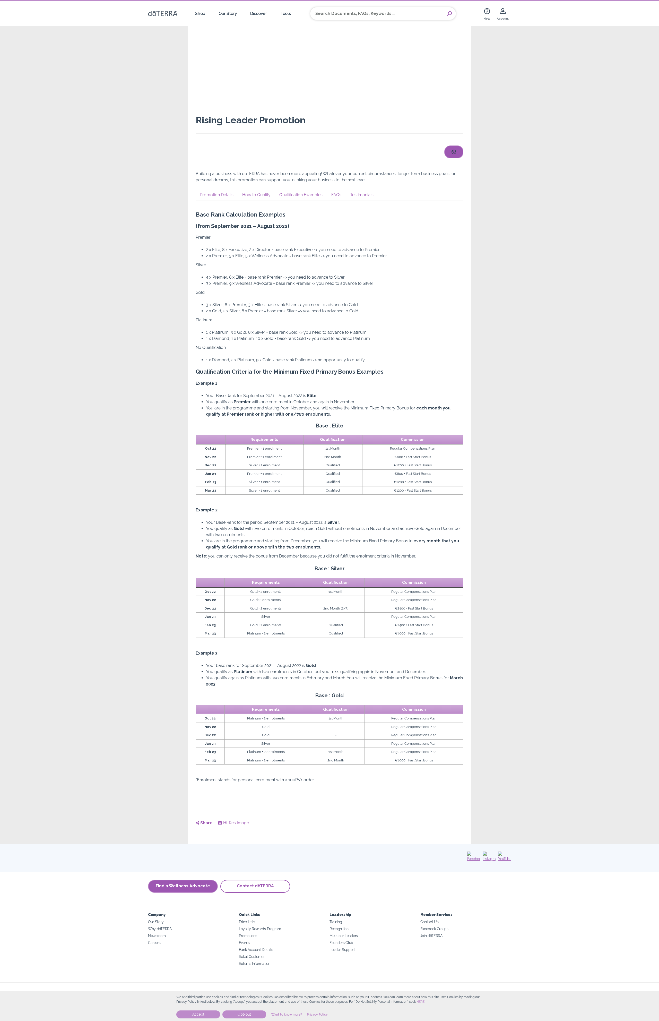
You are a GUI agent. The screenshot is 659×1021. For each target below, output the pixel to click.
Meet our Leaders (344, 935)
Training (336, 922)
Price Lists (247, 922)
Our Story (228, 13)
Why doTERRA (160, 928)
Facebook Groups (434, 928)
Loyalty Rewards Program (260, 928)
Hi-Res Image (235, 822)
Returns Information (254, 963)
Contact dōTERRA (255, 885)
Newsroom (157, 935)
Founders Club (341, 942)
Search (449, 13)
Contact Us (429, 922)
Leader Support (342, 949)
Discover (258, 13)
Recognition (339, 928)
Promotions (248, 935)
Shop (200, 13)
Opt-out (244, 1014)
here (420, 1001)
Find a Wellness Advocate (183, 885)
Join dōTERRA (431, 935)
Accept (198, 1014)
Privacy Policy (317, 1014)
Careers (154, 942)
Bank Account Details (256, 949)
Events (244, 942)
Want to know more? (286, 1014)
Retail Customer (252, 956)
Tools (285, 13)
